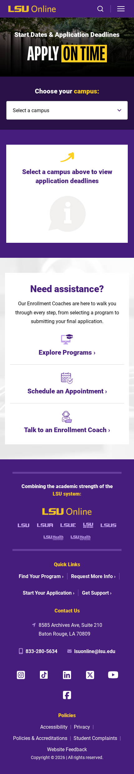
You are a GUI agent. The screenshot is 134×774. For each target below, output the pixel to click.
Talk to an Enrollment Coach (65, 429)
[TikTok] (44, 675)
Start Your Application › (48, 592)
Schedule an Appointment (65, 391)
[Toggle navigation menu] (121, 9)
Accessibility (54, 726)
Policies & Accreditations (40, 738)
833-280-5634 (41, 651)
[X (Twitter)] (90, 675)
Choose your (67, 91)
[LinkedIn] (67, 675)
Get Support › (97, 592)
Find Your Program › (41, 576)
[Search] (100, 9)
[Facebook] (67, 695)
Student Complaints (95, 738)
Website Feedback (67, 749)
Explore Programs (65, 352)
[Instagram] (21, 675)
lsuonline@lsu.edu (94, 651)
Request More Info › (93, 576)
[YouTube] (113, 675)
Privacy (82, 726)
